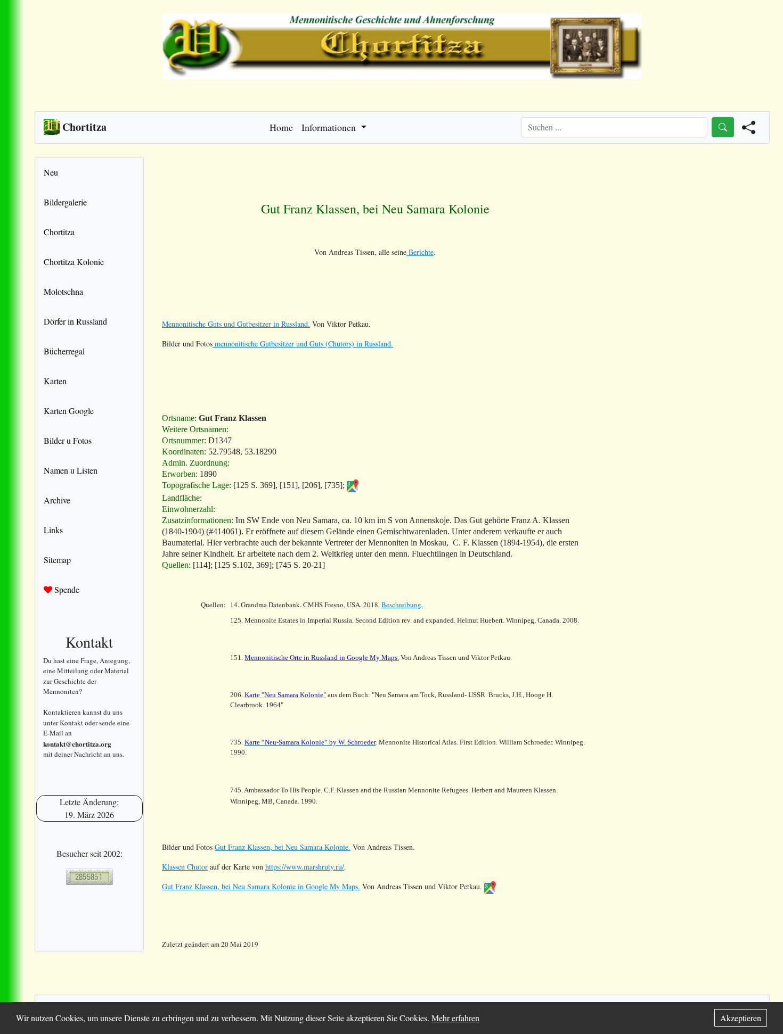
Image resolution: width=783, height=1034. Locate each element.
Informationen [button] (329, 127)
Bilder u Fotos (68, 440)
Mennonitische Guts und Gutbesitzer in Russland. (236, 324)
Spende (65, 589)
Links (53, 529)
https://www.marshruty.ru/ (304, 867)
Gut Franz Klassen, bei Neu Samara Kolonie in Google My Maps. (261, 886)
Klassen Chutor (185, 867)
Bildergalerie (65, 202)
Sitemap (57, 559)
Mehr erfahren (455, 1017)
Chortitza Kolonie (74, 261)
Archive (57, 500)
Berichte (420, 252)
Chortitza (59, 231)
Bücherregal (64, 351)
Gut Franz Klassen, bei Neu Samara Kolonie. (282, 847)
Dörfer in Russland (75, 321)
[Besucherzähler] (89, 877)
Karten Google (69, 410)
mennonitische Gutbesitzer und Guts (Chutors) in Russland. (303, 343)
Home (281, 127)
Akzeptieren (740, 1017)
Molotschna (63, 291)
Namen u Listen (70, 470)
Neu (51, 172)
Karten (55, 380)
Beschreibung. (402, 604)
